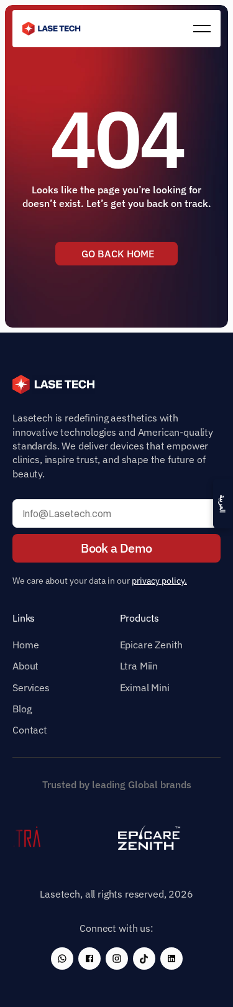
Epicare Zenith (151, 644)
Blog (21, 708)
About (25, 666)
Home (25, 644)
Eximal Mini (145, 687)
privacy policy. (159, 580)
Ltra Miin (139, 666)
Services (31, 687)
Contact (29, 730)
